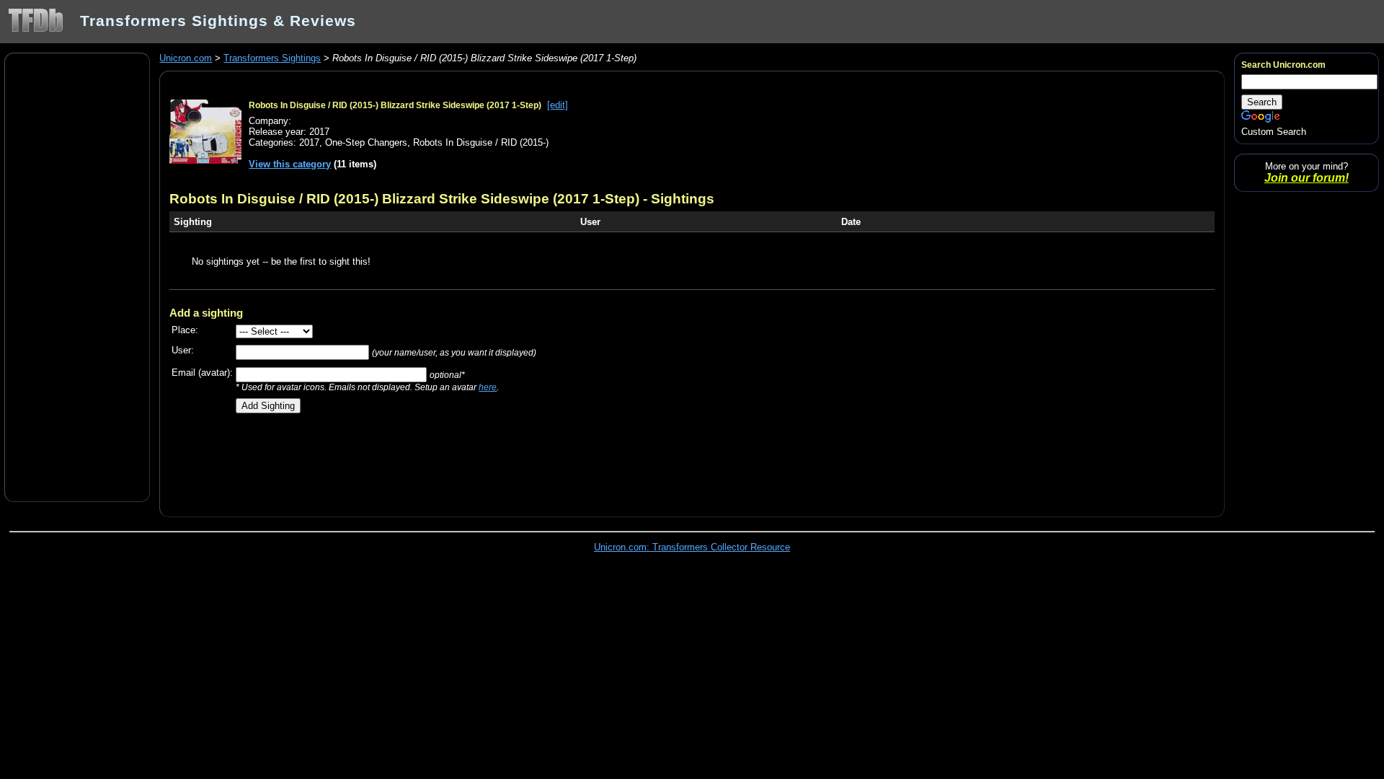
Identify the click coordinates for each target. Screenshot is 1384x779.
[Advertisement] (77, 276)
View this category (290, 164)
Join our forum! (1306, 178)
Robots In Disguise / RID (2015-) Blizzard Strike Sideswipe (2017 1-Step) (395, 105)
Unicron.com (185, 58)
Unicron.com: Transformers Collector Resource (692, 547)
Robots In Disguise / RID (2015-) (481, 142)
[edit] (557, 105)
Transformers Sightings (272, 58)
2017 (309, 142)
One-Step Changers (366, 142)
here (488, 387)
